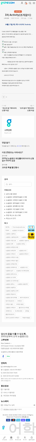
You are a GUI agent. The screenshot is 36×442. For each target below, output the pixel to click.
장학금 (27, 311)
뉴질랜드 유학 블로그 (13, 203)
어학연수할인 (20, 304)
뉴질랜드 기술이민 (24, 240)
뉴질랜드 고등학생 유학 (12, 237)
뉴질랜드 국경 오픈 (11, 240)
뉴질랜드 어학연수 (11, 254)
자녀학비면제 (18, 311)
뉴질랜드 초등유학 (22, 284)
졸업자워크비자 (10, 314)
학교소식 (9, 218)
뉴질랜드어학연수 (24, 254)
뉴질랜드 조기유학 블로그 (15, 212)
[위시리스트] (18, 438)
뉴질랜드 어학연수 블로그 (15, 200)
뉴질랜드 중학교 (10, 284)
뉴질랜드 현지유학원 (11, 297)
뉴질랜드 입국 (9, 270)
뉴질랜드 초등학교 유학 (12, 291)
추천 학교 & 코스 (12, 215)
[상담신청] (32, 438)
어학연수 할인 (9, 304)
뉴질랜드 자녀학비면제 (22, 270)
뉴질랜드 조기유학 (11, 277)
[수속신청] (4, 438)
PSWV (7, 230)
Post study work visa (19, 227)
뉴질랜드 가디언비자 (18, 230)
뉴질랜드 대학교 (20, 244)
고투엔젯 (8, 130)
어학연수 (19, 301)
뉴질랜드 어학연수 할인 (12, 260)
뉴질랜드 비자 (22, 250)
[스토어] (11, 438)
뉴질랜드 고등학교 (11, 234)
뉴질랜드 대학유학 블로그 (15, 197)
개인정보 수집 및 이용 (10, 409)
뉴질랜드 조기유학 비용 (12, 281)
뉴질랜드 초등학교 (11, 287)
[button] (34, 3)
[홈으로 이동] (7, 3)
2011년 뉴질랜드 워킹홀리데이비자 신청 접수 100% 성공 (18, 159)
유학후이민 (9, 311)
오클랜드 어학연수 (11, 307)
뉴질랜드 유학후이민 (13, 206)
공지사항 (18, 11)
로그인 (19, 146)
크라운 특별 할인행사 (10, 167)
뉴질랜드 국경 (25, 237)
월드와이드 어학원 (24, 307)
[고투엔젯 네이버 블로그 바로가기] (8, 356)
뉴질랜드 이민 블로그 (13, 209)
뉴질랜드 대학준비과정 (12, 247)
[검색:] (18, 184)
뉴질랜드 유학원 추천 (11, 264)
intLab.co (25, 417)
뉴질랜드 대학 (9, 244)
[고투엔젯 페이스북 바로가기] (3, 356)
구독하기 (33, 405)
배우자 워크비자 (24, 297)
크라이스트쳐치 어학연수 (12, 317)
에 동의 (12, 409)
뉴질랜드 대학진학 (11, 250)
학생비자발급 (26, 317)
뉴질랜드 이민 (24, 267)
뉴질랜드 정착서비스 (11, 274)
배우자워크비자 (10, 301)
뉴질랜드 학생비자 (11, 294)
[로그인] (22, 3)
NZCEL (8, 227)
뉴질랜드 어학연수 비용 (12, 257)
